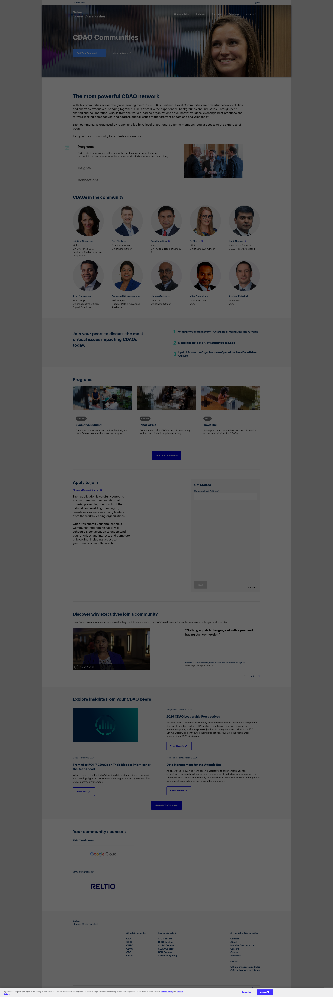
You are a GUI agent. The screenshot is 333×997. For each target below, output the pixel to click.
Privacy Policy (167, 991)
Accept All (264, 992)
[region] (166, 992)
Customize (246, 992)
